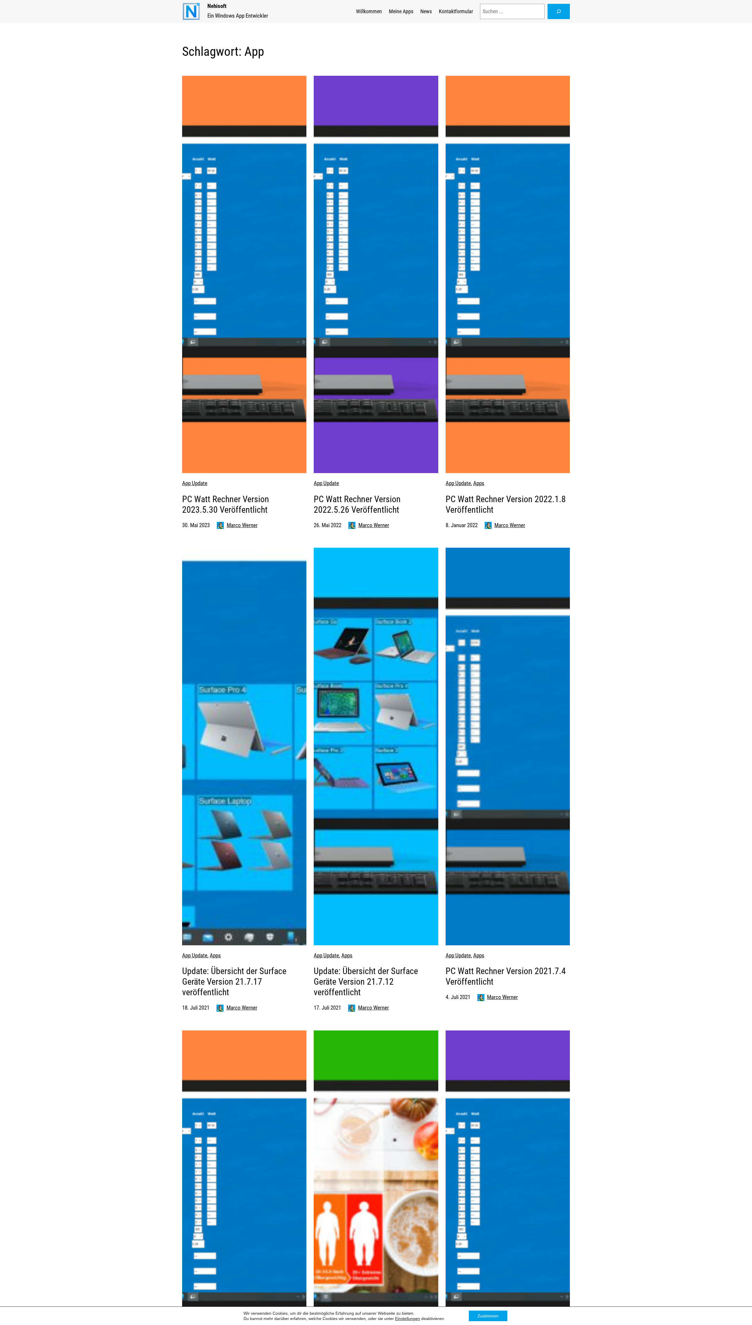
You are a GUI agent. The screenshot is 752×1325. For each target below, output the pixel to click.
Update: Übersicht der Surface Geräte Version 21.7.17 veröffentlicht (234, 981)
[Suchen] (559, 11)
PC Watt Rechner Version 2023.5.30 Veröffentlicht (225, 504)
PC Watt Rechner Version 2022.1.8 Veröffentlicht (506, 504)
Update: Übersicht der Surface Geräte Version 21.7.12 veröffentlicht (366, 981)
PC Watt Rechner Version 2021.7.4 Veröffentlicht (506, 976)
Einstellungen (407, 1318)
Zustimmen (488, 1316)
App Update (194, 483)
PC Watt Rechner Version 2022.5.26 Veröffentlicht (357, 504)
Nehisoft (216, 6)
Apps (478, 483)
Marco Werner (242, 525)
